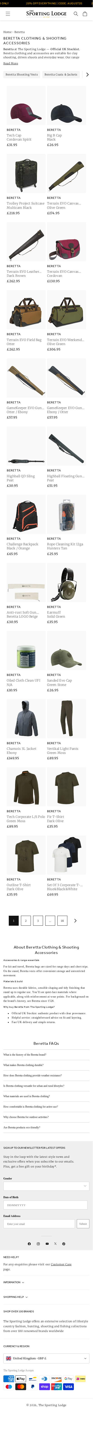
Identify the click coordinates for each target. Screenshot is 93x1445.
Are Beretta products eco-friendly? (21, 1127)
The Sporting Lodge (53, 1405)
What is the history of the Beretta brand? (24, 1054)
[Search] (75, 13)
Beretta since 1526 (43, 1001)
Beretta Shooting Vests (22, 74)
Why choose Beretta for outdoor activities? (26, 1117)
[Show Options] (85, 1186)
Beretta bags (33, 966)
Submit (83, 1224)
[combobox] (44, 1186)
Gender (7, 1178)
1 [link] (13, 921)
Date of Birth (10, 1197)
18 (62, 921)
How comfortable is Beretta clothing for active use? (30, 1106)
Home (7, 32)
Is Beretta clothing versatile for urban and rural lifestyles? (33, 1085)
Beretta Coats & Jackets (61, 74)
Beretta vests (27, 971)
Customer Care (61, 1264)
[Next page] (74, 921)
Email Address (11, 1216)
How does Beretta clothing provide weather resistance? (32, 1075)
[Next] (87, 74)
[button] (7, 13)
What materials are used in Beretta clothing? (26, 1096)
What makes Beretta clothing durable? (23, 1065)
